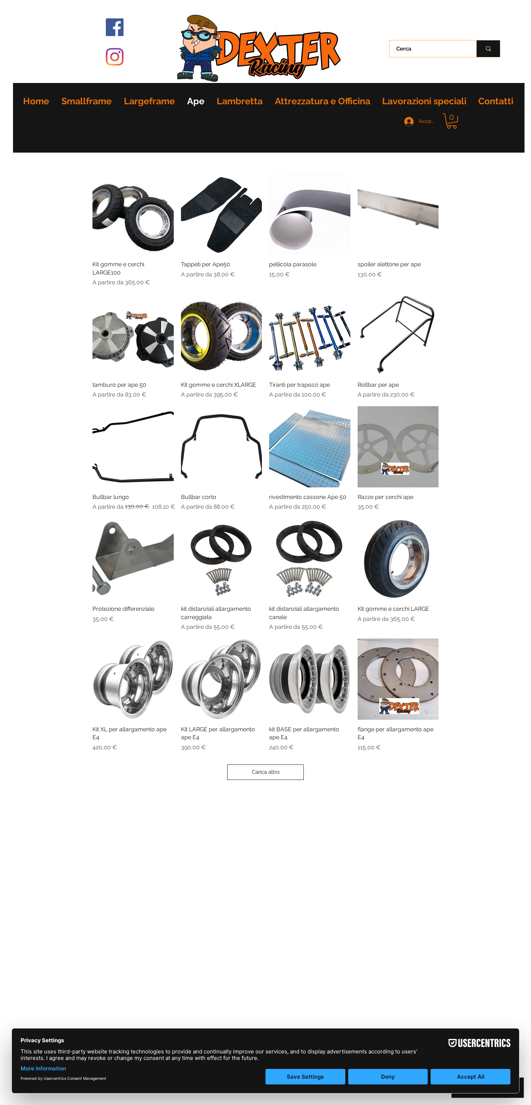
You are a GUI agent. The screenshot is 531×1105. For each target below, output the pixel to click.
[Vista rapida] (133, 214)
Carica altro (266, 772)
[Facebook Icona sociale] (115, 27)
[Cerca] (488, 48)
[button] (451, 121)
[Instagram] (115, 57)
